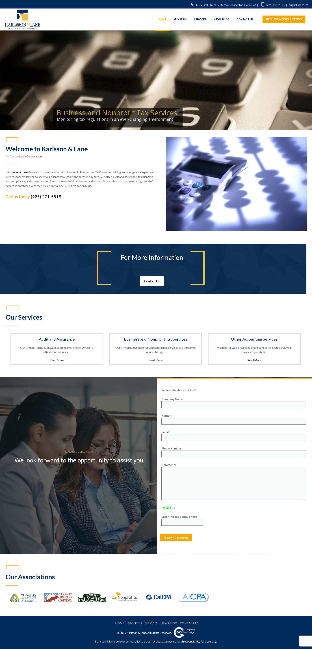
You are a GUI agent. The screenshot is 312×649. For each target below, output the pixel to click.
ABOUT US (134, 623)
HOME (119, 623)
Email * (165, 432)
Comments (168, 464)
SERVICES (151, 623)
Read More (57, 360)
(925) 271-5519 (46, 196)
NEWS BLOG (169, 623)
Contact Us (152, 281)
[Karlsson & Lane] (22, 18)
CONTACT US (189, 623)
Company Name (172, 399)
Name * (166, 415)
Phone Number (171, 448)
